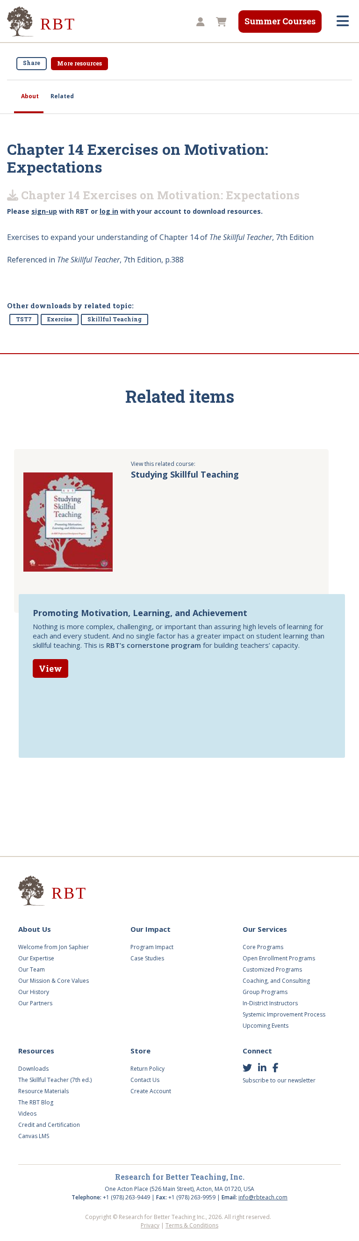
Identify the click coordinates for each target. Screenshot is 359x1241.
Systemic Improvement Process (284, 1014)
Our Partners (35, 1003)
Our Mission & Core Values (53, 981)
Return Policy (147, 1069)
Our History (33, 992)
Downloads (33, 1069)
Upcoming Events (265, 1026)
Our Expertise (36, 958)
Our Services (265, 929)
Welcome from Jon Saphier (53, 947)
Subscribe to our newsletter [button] (279, 1080)
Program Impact (151, 947)
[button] (199, 22)
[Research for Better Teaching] (42, 22)
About (30, 96)
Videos (27, 1114)
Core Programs (263, 947)
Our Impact (150, 929)
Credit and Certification (49, 1125)
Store (140, 1050)
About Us (34, 929)
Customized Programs (272, 969)
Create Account (150, 1091)
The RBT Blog (35, 1102)
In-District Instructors (270, 1003)
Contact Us (144, 1080)
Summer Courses (280, 21)
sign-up (44, 211)
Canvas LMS (33, 1136)
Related (62, 96)
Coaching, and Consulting (276, 981)
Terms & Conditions (191, 1225)
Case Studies (147, 958)
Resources (36, 1050)
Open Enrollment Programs (279, 958)
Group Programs (265, 992)
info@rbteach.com (262, 1197)
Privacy (150, 1225)
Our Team (31, 969)
